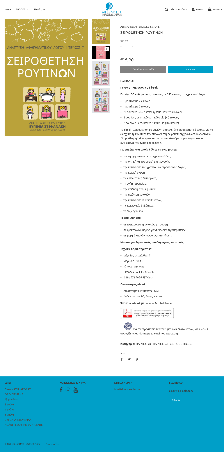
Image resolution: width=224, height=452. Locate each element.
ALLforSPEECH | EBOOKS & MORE (140, 27)
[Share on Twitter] (129, 359)
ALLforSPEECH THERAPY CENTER (24, 425)
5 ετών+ (9, 415)
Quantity (124, 41)
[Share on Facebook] (122, 359)
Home (8, 9)
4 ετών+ (9, 410)
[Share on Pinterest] (137, 359)
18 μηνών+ (11, 399)
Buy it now (190, 69)
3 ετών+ (9, 405)
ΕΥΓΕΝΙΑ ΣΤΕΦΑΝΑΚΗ (19, 420)
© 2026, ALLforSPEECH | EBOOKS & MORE (22, 444)
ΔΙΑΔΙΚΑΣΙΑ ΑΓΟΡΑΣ (18, 389)
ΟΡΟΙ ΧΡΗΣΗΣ (14, 394)
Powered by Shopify (53, 444)
